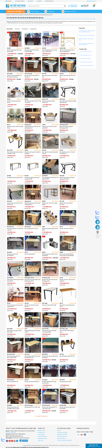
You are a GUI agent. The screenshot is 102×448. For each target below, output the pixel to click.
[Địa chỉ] (98, 232)
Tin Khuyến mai (41, 432)
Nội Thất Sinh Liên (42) (85, 51)
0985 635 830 (74, 6)
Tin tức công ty (41, 434)
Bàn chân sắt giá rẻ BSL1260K (49, 305)
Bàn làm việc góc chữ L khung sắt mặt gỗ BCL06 (15, 305)
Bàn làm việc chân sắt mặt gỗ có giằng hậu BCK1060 (67, 178)
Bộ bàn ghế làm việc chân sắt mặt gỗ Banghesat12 (32, 203)
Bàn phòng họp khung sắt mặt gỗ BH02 (50, 229)
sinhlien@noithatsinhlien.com (16, 436)
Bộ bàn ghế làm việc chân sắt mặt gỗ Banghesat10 (32, 127)
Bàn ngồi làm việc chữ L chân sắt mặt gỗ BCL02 (67, 152)
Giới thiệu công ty (42, 430)
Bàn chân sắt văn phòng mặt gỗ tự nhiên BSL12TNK (15, 152)
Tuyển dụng (40, 440)
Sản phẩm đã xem (91, 1)
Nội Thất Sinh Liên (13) (85, 55)
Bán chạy (17, 28)
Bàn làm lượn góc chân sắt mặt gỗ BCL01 (15, 127)
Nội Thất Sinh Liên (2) (85, 58)
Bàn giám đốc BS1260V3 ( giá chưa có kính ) (49, 382)
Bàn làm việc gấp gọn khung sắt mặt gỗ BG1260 (32, 178)
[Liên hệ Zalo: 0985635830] (98, 217)
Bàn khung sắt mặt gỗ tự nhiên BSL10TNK (14, 331)
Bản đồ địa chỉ (49, 1)
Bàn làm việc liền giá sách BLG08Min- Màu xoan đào (13, 408)
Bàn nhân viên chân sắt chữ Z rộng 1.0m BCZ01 (33, 101)
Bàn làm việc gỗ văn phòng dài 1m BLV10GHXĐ (68, 408)
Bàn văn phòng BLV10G (12, 381)
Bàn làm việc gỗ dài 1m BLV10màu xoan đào (15, 229)
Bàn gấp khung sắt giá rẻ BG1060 (15, 177)
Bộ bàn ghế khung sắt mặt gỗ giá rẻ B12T (32, 331)
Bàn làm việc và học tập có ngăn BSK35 (49, 203)
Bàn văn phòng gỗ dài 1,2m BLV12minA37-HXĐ (13, 356)
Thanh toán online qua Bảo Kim (64, 440)
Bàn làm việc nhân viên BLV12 (67, 228)
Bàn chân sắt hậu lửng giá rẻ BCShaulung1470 (66, 127)
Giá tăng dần (25, 28)
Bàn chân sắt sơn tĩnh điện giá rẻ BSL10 (67, 305)
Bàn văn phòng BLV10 (30, 254)
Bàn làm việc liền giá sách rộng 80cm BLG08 (14, 50)
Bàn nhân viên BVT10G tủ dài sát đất (50, 76)
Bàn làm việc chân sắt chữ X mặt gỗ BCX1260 (14, 203)
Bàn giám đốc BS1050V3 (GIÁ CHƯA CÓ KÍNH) (32, 50)
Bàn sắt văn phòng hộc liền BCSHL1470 (48, 101)
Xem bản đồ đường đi (11, 432)
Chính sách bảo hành (62, 436)
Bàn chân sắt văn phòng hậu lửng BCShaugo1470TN (32, 280)
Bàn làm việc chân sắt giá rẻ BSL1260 (66, 203)
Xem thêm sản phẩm (41, 416)
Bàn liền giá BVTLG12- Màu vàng (32, 407)
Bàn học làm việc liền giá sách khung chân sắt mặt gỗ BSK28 (67, 254)
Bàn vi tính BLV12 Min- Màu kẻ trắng (67, 331)
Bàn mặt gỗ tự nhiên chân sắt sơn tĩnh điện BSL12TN (32, 356)
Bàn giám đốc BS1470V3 (65, 381)
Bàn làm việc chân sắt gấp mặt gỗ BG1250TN (50, 356)
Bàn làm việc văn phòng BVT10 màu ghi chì (32, 76)
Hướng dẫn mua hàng (62, 432)
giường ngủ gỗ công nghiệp (19, 447)
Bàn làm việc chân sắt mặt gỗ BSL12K (31, 305)
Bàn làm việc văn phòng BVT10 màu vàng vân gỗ (49, 408)
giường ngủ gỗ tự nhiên (39, 447)
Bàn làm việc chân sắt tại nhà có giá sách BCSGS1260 (67, 50)
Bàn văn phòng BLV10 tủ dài (31, 228)
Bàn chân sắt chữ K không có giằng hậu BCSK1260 (68, 101)
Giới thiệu (9, 1)
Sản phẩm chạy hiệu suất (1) (87, 65)
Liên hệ (40, 1)
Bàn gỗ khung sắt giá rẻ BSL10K (67, 356)
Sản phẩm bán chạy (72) (86, 62)
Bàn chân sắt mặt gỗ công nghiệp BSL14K (50, 152)
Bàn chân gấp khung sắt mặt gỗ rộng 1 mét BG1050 (49, 50)
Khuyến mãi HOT (20, 1)
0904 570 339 (74, 5)
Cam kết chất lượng (42, 436)
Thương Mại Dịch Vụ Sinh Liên (26, 428)
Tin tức (31, 1)
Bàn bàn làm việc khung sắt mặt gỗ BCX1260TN (15, 280)
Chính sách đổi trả (61, 438)
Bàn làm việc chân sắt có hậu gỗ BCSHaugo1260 (49, 280)
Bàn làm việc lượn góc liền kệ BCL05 (13, 101)
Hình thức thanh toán (62, 434)
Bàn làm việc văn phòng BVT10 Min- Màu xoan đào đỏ (14, 76)
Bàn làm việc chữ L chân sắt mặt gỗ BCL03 (67, 280)
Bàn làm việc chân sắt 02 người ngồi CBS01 (49, 127)
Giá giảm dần (33, 28)
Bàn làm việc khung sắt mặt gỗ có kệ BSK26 (32, 152)
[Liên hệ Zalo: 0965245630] (98, 212)
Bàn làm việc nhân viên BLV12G (32, 381)
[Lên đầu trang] (97, 236)
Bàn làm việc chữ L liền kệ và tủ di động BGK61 (50, 254)
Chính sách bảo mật (42, 438)
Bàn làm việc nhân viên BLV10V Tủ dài (68, 76)
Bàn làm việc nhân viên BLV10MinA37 (12, 254)
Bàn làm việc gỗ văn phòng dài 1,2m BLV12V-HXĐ (49, 331)
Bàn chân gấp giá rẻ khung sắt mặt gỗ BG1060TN (50, 178)
